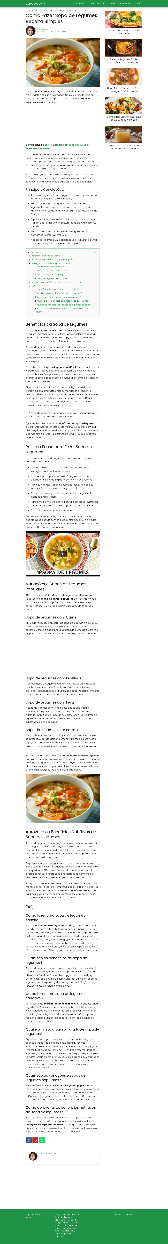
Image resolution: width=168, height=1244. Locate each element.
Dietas (112, 3)
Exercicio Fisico (125, 3)
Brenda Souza (42, 30)
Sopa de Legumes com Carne (51, 266)
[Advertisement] (63, 123)
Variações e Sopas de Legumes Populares (52, 263)
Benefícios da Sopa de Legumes (47, 255)
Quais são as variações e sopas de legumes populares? (64, 304)
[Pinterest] (35, 1140)
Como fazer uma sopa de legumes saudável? (59, 297)
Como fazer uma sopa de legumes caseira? (58, 289)
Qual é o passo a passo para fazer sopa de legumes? (63, 300)
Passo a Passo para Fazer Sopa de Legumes (53, 259)
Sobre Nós (117, 1214)
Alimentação (79, 3)
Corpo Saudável (36, 3)
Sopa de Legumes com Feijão (51, 274)
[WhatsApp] (42, 1140)
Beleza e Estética (97, 3)
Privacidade (128, 1214)
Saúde (139, 3)
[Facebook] (29, 1140)
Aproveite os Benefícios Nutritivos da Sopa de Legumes (58, 282)
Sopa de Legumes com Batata (52, 278)
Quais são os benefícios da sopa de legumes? (59, 293)
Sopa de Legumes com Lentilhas (52, 270)
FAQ (33, 286)
